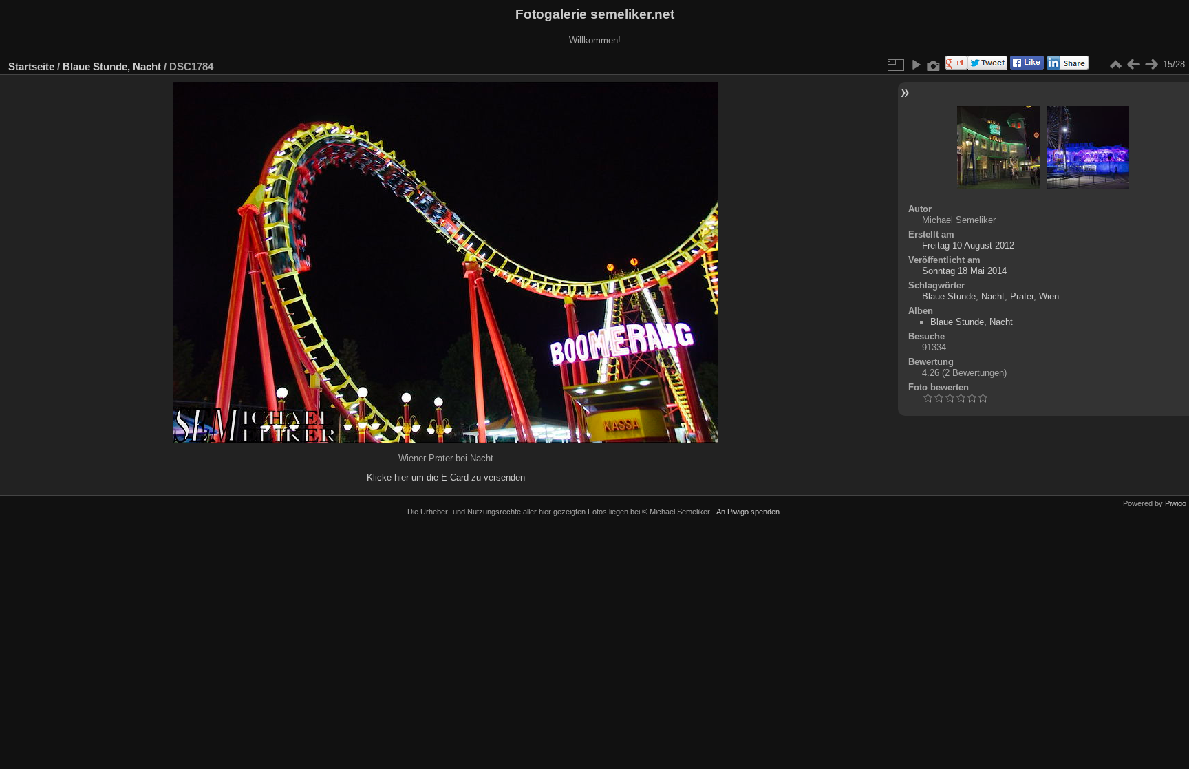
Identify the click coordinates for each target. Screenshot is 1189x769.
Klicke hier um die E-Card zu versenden (446, 477)
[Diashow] (916, 65)
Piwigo (1175, 503)
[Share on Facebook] (1025, 66)
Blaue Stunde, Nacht (112, 66)
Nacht (993, 296)
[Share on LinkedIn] (1066, 66)
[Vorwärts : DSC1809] (1151, 65)
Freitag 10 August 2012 (968, 245)
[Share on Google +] (955, 66)
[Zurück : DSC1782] (1133, 65)
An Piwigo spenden (748, 511)
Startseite (31, 66)
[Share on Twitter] (987, 66)
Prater (1021, 296)
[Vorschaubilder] (1115, 65)
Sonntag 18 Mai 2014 (964, 271)
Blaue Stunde (949, 296)
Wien (1049, 296)
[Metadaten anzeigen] (934, 65)
